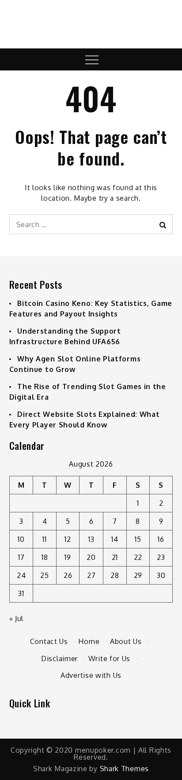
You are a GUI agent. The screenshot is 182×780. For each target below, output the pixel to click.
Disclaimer (59, 658)
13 (91, 539)
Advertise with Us (91, 675)
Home (88, 641)
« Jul (16, 618)
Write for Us (109, 658)
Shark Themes (124, 768)
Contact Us (49, 641)
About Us (126, 641)
